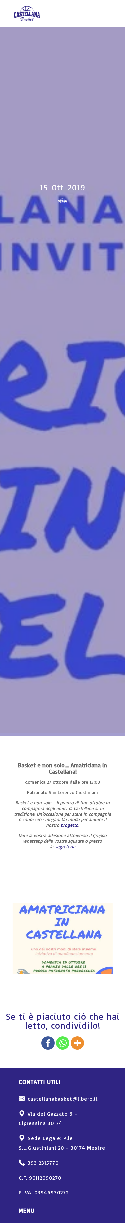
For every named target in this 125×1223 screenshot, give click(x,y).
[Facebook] (48, 1043)
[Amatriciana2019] (63, 973)
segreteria (65, 846)
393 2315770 (43, 1162)
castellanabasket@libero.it (63, 1098)
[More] (77, 1043)
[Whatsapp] (62, 1043)
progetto (69, 825)
